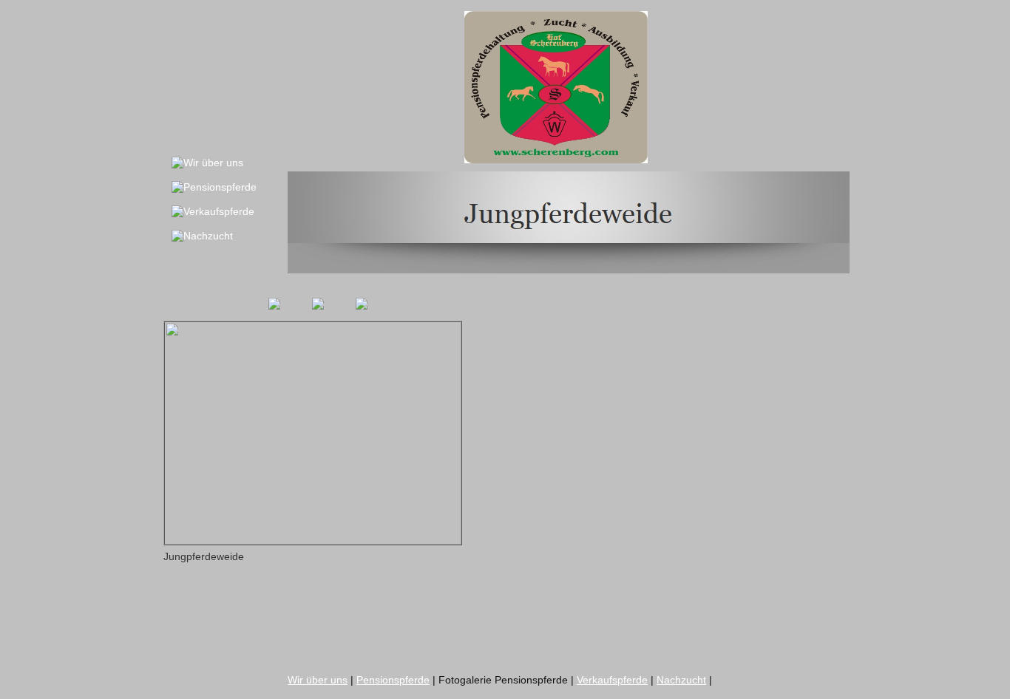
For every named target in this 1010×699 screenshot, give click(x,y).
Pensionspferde (393, 680)
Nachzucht (681, 680)
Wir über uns (318, 680)
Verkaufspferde (612, 680)
